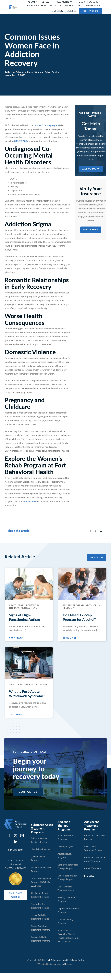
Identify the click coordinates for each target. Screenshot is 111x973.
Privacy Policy (77, 960)
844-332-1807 (15, 849)
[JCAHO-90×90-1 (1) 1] (15, 873)
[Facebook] (90, 531)
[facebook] (9, 835)
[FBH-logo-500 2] (15, 819)
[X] (95, 531)
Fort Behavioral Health (57, 960)
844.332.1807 (21, 141)
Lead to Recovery (65, 963)
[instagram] (22, 835)
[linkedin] (15, 841)
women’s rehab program (47, 125)
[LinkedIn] (100, 531)
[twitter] (15, 835)
